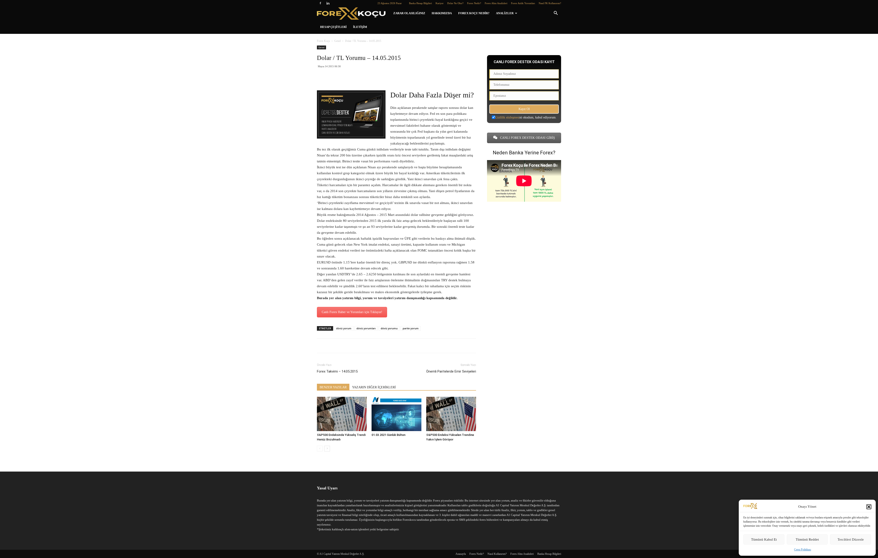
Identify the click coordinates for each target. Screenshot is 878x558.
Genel (337, 41)
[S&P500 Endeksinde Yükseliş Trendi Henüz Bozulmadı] (342, 414)
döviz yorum (343, 328)
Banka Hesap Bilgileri (420, 3)
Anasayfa (460, 553)
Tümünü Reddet (807, 539)
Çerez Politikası (802, 549)
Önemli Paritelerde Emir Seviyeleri (451, 371)
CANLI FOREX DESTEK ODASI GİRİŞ (527, 138)
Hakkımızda (442, 13)
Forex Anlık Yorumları (523, 3)
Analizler (505, 13)
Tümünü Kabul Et (764, 539)
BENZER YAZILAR (333, 387)
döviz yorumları (366, 328)
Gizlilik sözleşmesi (507, 117)
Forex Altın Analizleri (496, 3)
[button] (869, 506)
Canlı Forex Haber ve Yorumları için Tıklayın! (352, 312)
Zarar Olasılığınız (409, 13)
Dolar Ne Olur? (455, 3)
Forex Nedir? (474, 3)
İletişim (360, 27)
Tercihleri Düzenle (851, 539)
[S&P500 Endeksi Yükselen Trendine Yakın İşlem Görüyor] (451, 414)
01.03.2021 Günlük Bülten (388, 435)
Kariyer (440, 3)
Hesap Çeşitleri (333, 27)
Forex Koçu (323, 41)
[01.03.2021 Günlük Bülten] (396, 414)
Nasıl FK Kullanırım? (550, 3)
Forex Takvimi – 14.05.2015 (337, 371)
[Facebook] (320, 3)
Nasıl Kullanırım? (497, 553)
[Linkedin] (327, 3)
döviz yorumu (389, 328)
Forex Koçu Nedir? (474, 13)
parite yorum (411, 328)
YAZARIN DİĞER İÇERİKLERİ (374, 387)
